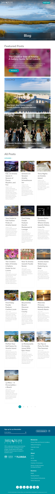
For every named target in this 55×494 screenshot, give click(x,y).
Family (7, 293)
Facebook (17, 487)
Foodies (7, 167)
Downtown (24, 208)
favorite (48, 51)
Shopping (17, 53)
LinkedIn (24, 487)
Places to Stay (8, 79)
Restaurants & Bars (41, 165)
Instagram (20, 487)
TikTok (37, 487)
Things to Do (24, 296)
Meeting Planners (35, 475)
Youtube (27, 487)
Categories (7, 158)
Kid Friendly (8, 169)
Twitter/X (30, 487)
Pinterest (34, 487)
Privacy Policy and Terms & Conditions (40, 442)
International (8, 294)
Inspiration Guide (35, 447)
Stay (13, 79)
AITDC (32, 455)
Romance (12, 115)
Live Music (8, 171)
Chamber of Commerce (37, 463)
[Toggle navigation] (52, 2)
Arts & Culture (11, 53)
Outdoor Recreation (42, 253)
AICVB (32, 458)
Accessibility (34, 460)
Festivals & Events (9, 165)
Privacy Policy (20, 492)
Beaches (7, 373)
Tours (43, 210)
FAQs (32, 449)
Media (32, 473)
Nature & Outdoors (25, 293)
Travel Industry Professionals (38, 478)
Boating (39, 251)
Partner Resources (35, 480)
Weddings (17, 115)
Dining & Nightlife (25, 251)
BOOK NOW (46, 2)
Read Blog (14, 70)
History (7, 115)
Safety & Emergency (36, 444)
